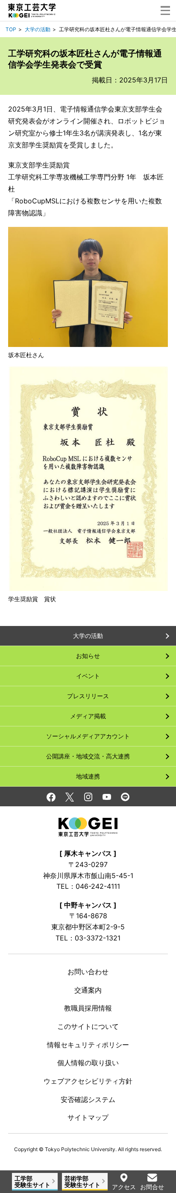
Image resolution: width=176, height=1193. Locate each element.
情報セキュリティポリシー (88, 1044)
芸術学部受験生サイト (82, 1181)
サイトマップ (88, 1117)
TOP (11, 29)
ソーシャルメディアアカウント (88, 736)
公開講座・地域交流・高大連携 (88, 756)
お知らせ (88, 655)
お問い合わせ (88, 971)
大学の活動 (37, 29)
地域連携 (88, 776)
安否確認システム (88, 1099)
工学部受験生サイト (32, 1181)
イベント (88, 675)
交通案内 (88, 990)
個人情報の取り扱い (88, 1062)
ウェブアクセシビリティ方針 (88, 1081)
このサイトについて (88, 1026)
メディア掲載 (88, 716)
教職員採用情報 (88, 1008)
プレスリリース (88, 695)
